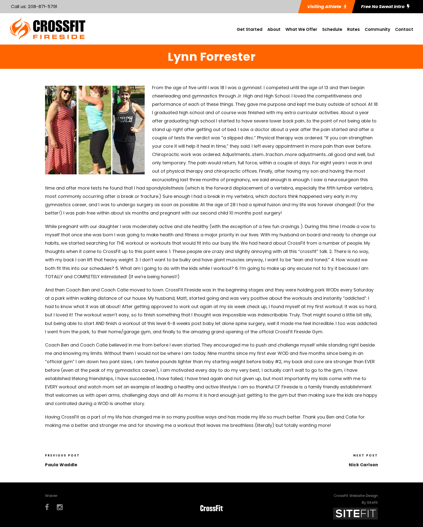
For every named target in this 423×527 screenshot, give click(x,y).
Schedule (332, 29)
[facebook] (47, 507)
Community (377, 29)
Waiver (51, 495)
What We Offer (301, 29)
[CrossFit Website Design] (355, 513)
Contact (404, 29)
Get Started (249, 29)
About (274, 29)
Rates (353, 29)
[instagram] (60, 507)
